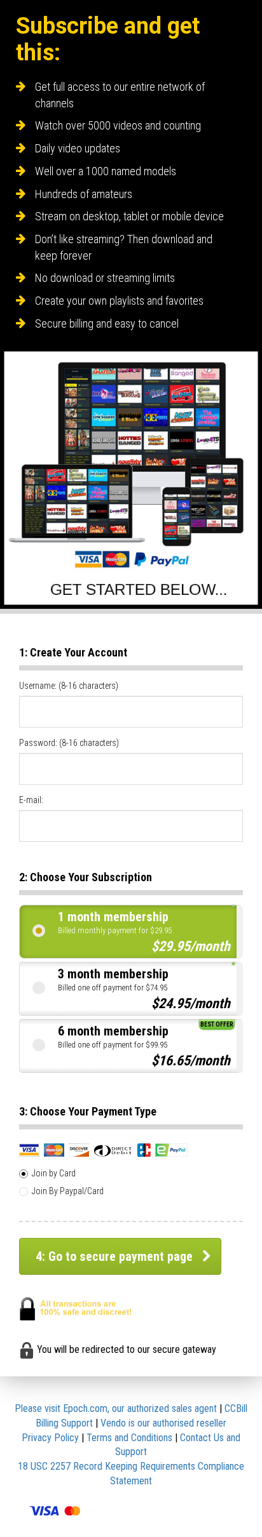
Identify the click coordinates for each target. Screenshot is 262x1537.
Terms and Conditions (129, 1438)
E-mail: (31, 800)
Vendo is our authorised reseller (163, 1423)
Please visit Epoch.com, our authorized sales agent (116, 1408)
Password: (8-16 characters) (69, 743)
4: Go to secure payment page (114, 1256)
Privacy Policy (50, 1438)
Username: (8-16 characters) (68, 686)
